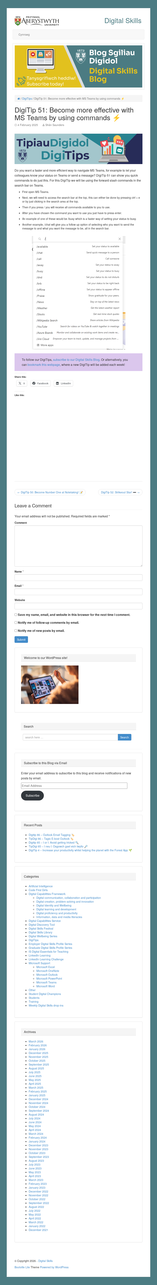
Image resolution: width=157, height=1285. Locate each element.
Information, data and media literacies (59, 917)
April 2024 (35, 1130)
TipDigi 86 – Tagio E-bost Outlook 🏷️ (51, 839)
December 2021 (38, 1230)
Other (32, 990)
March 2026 (36, 1041)
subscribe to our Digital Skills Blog (76, 359)
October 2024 (37, 1107)
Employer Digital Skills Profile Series (50, 944)
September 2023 (39, 1157)
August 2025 (36, 1068)
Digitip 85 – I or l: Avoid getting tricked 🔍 (53, 842)
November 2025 (38, 1057)
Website (20, 600)
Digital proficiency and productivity (57, 913)
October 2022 (37, 1199)
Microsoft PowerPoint (49, 978)
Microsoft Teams (46, 982)
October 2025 (37, 1060)
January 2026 (37, 1049)
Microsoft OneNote (47, 971)
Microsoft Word (45, 986)
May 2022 (35, 1214)
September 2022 (39, 1203)
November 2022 (38, 1195)
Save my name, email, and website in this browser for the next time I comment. (74, 614)
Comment (21, 523)
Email (18, 586)
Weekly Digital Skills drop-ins (46, 1005)
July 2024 (34, 1118)
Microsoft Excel (45, 967)
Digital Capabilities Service (45, 921)
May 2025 (35, 1080)
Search (124, 737)
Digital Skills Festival (41, 928)
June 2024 (35, 1122)
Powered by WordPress (54, 1267)
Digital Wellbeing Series (43, 936)
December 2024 (38, 1099)
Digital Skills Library (40, 932)
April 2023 (35, 1176)
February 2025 (38, 1091)
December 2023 (38, 1145)
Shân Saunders (54, 125)
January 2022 (37, 1226)
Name (18, 571)
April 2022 (35, 1218)
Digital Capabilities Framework (47, 894)
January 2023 (37, 1187)
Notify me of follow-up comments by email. (48, 622)
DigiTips (27, 98)
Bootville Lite (22, 1267)
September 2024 (39, 1110)
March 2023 (36, 1180)
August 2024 (36, 1114)
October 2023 (37, 1153)
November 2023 (38, 1149)
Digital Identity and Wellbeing (53, 905)
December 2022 (38, 1191)
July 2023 (34, 1164)
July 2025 (34, 1072)
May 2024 (35, 1126)
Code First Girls (38, 890)
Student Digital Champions (45, 994)
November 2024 (38, 1103)
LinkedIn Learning (40, 955)
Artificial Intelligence (41, 886)
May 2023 (35, 1172)
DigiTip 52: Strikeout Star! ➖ (120, 492)
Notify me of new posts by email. (41, 630)
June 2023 (35, 1168)
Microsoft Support (39, 963)
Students (34, 998)
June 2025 (35, 1076)
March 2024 (36, 1134)
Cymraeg (24, 34)
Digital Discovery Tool (42, 924)
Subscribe (32, 795)
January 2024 (37, 1141)
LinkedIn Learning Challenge (46, 959)
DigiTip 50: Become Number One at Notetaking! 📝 (50, 492)
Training (33, 1001)
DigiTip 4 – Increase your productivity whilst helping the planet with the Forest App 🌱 (80, 850)
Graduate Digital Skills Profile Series (50, 948)
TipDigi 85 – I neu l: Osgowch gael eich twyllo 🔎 (58, 846)
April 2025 (35, 1084)
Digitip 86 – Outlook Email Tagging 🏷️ (51, 835)
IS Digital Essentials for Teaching (48, 951)
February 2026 (38, 1045)
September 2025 (39, 1064)
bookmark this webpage (44, 364)
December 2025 (38, 1053)
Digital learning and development (56, 909)
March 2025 (36, 1087)
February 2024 (38, 1137)
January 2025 (37, 1095)
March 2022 (36, 1222)
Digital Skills (122, 20)
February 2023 (38, 1184)
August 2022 (36, 1207)
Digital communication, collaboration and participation (68, 898)
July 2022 (34, 1210)
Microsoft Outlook (47, 974)
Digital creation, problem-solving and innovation (65, 901)
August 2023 (36, 1160)
